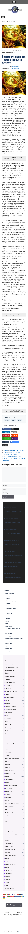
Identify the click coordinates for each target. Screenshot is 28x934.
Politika (7, 867)
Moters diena (8, 636)
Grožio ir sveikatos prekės (10, 515)
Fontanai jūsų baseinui (10, 551)
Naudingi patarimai (10, 676)
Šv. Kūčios (8, 603)
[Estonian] (20, 894)
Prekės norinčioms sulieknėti (11, 518)
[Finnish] (21, 894)
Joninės (7, 621)
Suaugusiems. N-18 (10, 849)
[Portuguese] (13, 896)
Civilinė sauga (8, 870)
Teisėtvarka (8, 718)
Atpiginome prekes (9, 697)
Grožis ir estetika (9, 812)
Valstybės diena (9, 651)
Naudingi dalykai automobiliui (11, 566)
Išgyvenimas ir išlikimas (11, 691)
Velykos (8, 616)
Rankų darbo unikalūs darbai (12, 544)
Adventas (8, 611)
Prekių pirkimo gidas (10, 682)
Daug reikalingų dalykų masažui (11, 540)
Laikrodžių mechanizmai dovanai (12, 558)
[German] (4, 896)
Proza (6, 749)
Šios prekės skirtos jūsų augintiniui (13, 562)
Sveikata (7, 761)
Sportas (7, 730)
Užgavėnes (8, 631)
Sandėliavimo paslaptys (11, 785)
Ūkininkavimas (8, 873)
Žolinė (7, 606)
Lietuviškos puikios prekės (10, 526)
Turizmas (7, 837)
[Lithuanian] (9, 896)
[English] (18, 894)
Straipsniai (7, 721)
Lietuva (7, 882)
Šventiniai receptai (9, 770)
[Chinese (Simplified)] (7, 894)
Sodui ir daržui (7, 548)
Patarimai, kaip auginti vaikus (12, 724)
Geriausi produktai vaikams (12, 803)
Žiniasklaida (8, 688)
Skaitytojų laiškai (9, 888)
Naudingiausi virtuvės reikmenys (12, 537)
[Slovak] (18, 896)
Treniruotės (8, 752)
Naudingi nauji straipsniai (10, 507)
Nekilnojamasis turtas (10, 855)
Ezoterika (7, 876)
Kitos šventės (8, 633)
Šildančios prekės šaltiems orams (13, 511)
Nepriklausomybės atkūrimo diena (14, 638)
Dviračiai (7, 694)
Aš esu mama (8, 788)
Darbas (7, 734)
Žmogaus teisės (9, 779)
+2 (12, 68)
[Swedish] (23, 896)
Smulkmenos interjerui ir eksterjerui (13, 555)
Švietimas (7, 822)
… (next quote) (21, 922)
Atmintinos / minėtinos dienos (12, 628)
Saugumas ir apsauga (10, 706)
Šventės (4, 21)
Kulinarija (7, 794)
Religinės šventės (11, 21)
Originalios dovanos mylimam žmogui (13, 580)
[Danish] (14, 894)
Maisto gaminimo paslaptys (12, 758)
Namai (6, 740)
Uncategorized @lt (9, 670)
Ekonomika (8, 852)
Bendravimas (8, 791)
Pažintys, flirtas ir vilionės (11, 667)
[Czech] (13, 894)
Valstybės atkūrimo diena (11, 641)
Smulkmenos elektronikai (10, 573)
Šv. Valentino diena (11, 601)
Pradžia (4, 51)
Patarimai (7, 679)
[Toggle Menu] (14, 2)
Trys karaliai (9, 613)
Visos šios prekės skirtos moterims (12, 533)
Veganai (7, 782)
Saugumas (7, 767)
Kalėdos (19, 21)
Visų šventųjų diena (11, 608)
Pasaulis (7, 800)
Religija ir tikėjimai (9, 806)
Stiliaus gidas (8, 712)
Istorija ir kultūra (9, 816)
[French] (23, 894)
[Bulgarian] (6, 894)
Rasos (6, 623)
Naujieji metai (8, 626)
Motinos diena (9, 648)
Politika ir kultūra (9, 843)
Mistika (7, 700)
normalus (16, 68)
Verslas (7, 858)
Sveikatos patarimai (10, 773)
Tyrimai (7, 861)
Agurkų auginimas (9, 727)
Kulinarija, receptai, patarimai (11, 504)
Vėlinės (8, 598)
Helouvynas (8, 646)
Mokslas (7, 776)
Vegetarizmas (8, 797)
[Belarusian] (4, 894)
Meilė (6, 658)
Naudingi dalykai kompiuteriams (13, 577)
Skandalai (7, 764)
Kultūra (7, 715)
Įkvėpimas (7, 828)
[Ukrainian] (4, 898)
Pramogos (7, 420)
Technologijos (8, 685)
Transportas (8, 879)
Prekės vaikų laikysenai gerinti (12, 522)
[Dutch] (16, 894)
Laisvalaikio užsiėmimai (11, 746)
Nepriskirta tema (9, 846)
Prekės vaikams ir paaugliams (11, 529)
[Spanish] (21, 896)
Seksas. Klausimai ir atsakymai (12, 834)
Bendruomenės (9, 825)
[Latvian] (7, 896)
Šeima (6, 661)
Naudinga (7, 737)
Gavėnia (8, 618)
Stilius (6, 809)
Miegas (7, 819)
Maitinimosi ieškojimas (10, 709)
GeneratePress (22, 932)
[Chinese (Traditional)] (9, 894)
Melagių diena (9, 643)
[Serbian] (16, 896)
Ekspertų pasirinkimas (10, 864)
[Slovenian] (20, 896)
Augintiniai (7, 755)
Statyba (7, 840)
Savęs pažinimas (9, 831)
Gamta (6, 885)
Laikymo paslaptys (9, 743)
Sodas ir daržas (9, 664)
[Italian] (6, 896)
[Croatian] (11, 894)
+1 (10, 68)
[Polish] (11, 896)
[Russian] (14, 896)
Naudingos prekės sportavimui (12, 569)
